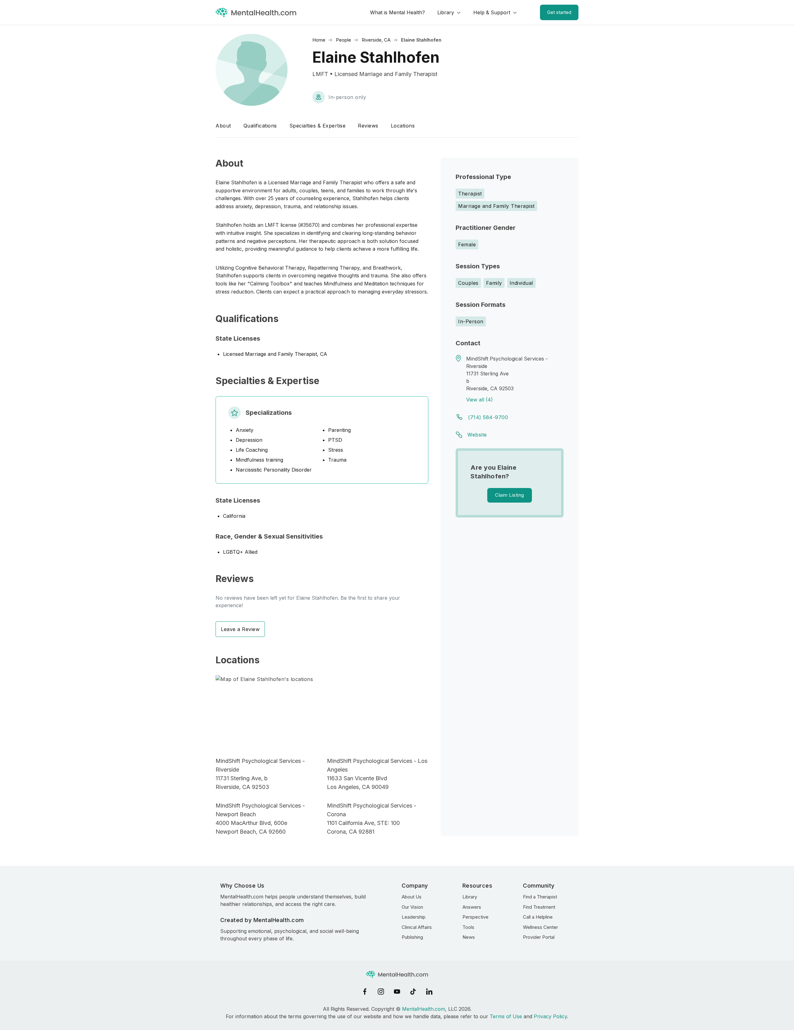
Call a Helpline (538, 917)
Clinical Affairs (417, 927)
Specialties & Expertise (317, 126)
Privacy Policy (550, 1016)
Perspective (475, 917)
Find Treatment (539, 907)
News (468, 937)
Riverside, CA (376, 40)
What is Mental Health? (397, 12)
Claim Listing (509, 495)
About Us (412, 897)
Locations (403, 126)
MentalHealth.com (423, 1009)
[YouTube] (397, 991)
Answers (471, 907)
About (223, 126)
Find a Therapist (540, 897)
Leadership (414, 917)
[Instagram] (381, 991)
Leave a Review (240, 629)
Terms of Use (506, 1016)
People (343, 40)
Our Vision (412, 907)
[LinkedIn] (429, 991)
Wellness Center (540, 927)
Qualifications (260, 126)
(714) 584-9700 (488, 417)
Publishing (412, 937)
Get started (559, 12)
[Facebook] (364, 991)
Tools (468, 927)
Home (318, 40)
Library (445, 12)
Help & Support (491, 12)
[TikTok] (413, 991)
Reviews (368, 126)
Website (477, 435)
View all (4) (479, 399)
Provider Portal (539, 937)
